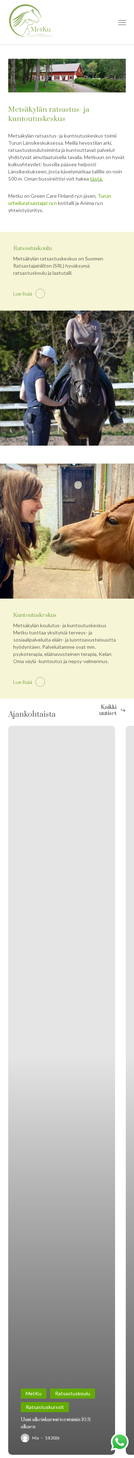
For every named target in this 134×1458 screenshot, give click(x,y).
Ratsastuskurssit (45, 1407)
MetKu (33, 1393)
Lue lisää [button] (22, 294)
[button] (122, 22)
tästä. (96, 179)
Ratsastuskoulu (72, 1393)
